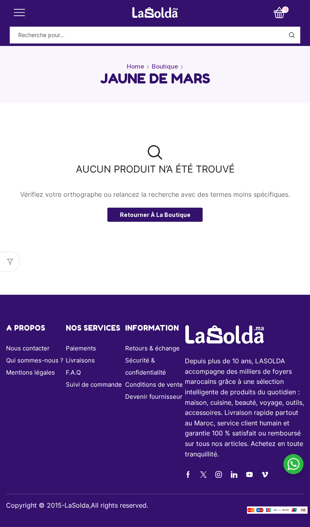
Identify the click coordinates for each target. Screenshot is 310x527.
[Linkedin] (234, 474)
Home (135, 66)
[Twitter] (203, 474)
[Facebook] (188, 474)
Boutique (165, 66)
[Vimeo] (265, 474)
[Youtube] (249, 474)
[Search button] (292, 35)
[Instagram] (219, 474)
